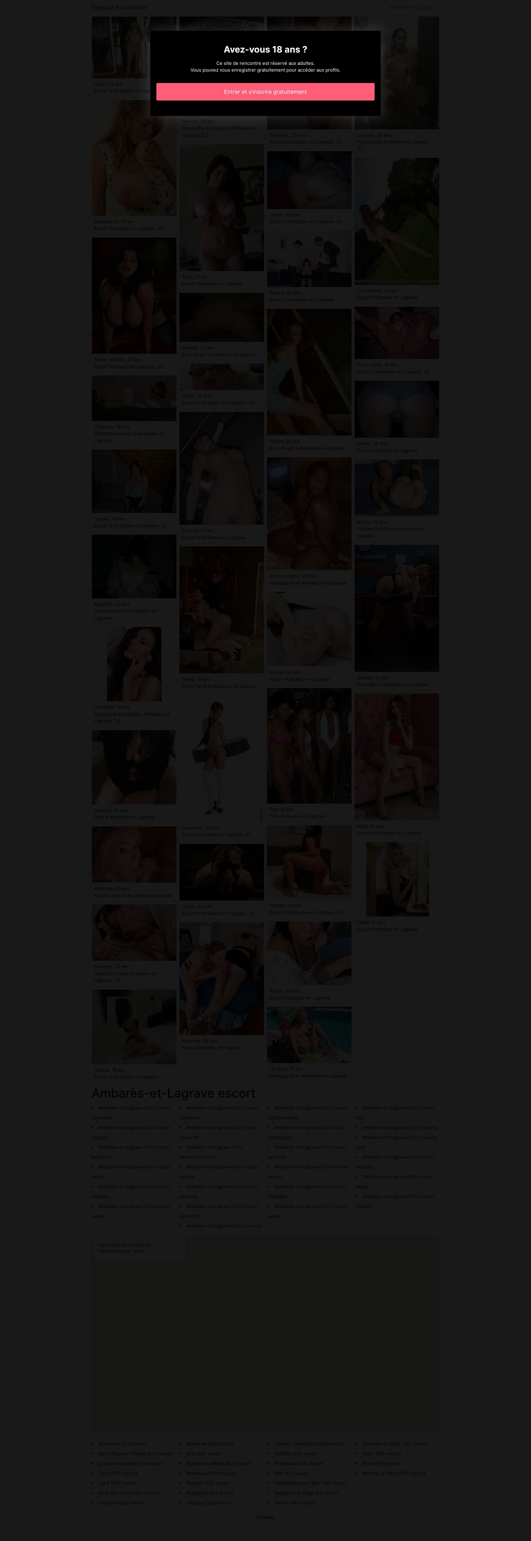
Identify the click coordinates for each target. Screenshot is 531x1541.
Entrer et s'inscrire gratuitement (265, 92)
